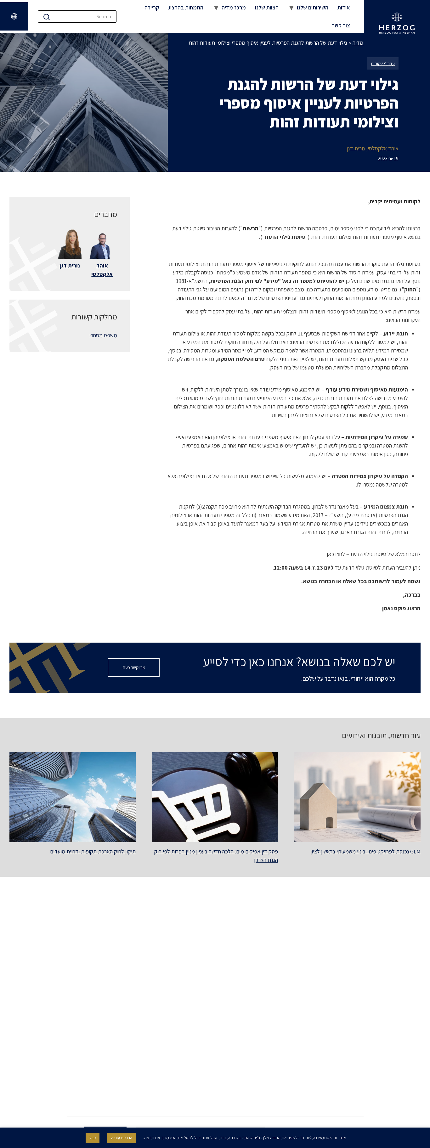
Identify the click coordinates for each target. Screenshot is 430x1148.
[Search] (46, 16)
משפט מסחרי (103, 335)
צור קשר (341, 25)
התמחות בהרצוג (185, 7)
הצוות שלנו (267, 7)
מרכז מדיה (234, 7)
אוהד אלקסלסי (383, 148)
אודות (343, 7)
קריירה (151, 7)
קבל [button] (92, 1137)
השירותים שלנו (312, 7)
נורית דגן (356, 148)
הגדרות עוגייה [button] (121, 1137)
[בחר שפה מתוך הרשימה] (14, 16)
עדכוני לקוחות (383, 63)
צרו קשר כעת (133, 667)
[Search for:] (77, 16)
